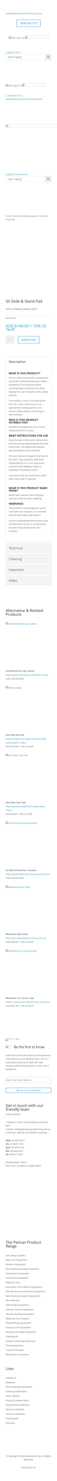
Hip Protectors (13, 1300)
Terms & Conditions (15, 1414)
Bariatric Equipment (15, 1264)
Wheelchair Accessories (17, 1354)
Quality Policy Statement (18, 1404)
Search (23, 174)
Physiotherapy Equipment (18, 1323)
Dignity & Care (13, 1282)
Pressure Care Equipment (18, 1327)
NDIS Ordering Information (19, 1386)
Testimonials (12, 1418)
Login (10, 52)
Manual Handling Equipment (25, 216)
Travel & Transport (15, 1350)
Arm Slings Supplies (15, 1255)
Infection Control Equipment (19, 1309)
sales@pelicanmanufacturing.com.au (24, 13)
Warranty (10, 1423)
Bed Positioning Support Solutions (22, 1269)
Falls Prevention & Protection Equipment (25, 1291)
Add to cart (28, 340)
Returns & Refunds (15, 1409)
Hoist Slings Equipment (17, 1305)
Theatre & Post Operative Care (20, 1341)
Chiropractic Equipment (17, 1273)
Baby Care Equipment (16, 1259)
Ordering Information (16, 1391)
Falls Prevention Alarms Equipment (23, 1296)
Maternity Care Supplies (17, 1318)
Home (8, 216)
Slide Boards (12, 1336)
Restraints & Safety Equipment (21, 1332)
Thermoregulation (14, 1345)
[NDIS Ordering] (16, 37)
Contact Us (11, 1378)
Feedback (10, 1382)
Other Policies (12, 1396)
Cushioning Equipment (17, 1277)
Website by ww (28, 1467)
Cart (16, 52)
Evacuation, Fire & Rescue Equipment (24, 1287)
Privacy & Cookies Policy (17, 1400)
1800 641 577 (28, 23)
